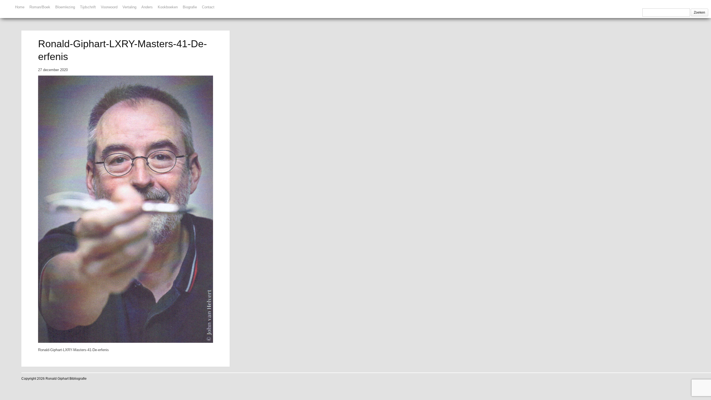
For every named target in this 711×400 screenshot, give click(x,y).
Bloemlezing (65, 7)
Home (19, 7)
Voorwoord (109, 7)
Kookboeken (168, 7)
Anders (147, 7)
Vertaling (129, 7)
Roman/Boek (39, 7)
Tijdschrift (88, 7)
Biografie (190, 7)
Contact (208, 7)
